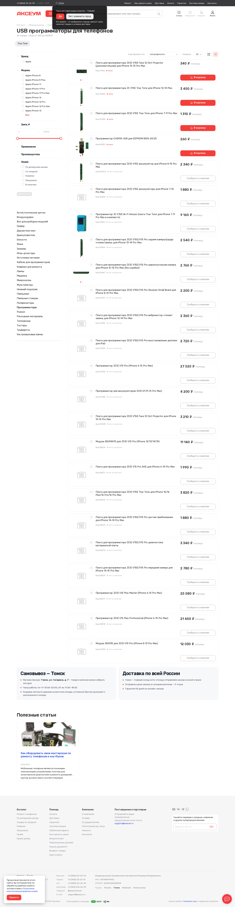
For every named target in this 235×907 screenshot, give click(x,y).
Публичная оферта (59, 830)
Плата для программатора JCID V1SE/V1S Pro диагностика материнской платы (129, 544)
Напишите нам (189, 901)
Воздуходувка (25, 217)
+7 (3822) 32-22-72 (76, 879)
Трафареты (23, 329)
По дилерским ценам (36, 167)
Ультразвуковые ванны (30, 334)
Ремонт (127, 3)
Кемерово (126, 888)
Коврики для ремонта (29, 266)
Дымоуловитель (26, 235)
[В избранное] (91, 62)
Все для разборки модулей (32, 221)
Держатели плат (26, 230)
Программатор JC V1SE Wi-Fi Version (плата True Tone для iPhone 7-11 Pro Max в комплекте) (135, 216)
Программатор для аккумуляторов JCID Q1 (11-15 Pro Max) (129, 391)
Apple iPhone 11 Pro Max (37, 93)
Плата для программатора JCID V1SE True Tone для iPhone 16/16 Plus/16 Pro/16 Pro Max (132, 493)
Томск (61, 3)
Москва (107, 888)
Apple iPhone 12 (33, 97)
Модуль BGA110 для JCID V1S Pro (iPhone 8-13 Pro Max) (127, 643)
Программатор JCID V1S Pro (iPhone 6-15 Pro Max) (124, 365)
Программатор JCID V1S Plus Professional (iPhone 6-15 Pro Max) (132, 618)
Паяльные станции (27, 298)
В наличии (30, 184)
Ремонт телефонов (26, 814)
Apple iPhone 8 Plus (35, 80)
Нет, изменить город (80, 16)
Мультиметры (25, 284)
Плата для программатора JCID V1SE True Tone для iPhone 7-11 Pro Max (136, 113)
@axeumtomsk (75, 891)
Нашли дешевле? (58, 846)
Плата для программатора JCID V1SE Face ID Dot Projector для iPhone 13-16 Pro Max (136, 418)
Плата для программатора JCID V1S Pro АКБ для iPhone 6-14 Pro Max (135, 466)
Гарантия (181, 3)
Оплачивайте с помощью (78, 901)
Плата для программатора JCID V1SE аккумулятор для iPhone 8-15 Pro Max (136, 165)
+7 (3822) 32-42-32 (77, 883)
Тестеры (22, 325)
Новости (86, 830)
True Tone (22, 43)
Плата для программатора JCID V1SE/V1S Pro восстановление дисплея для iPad (136, 342)
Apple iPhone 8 (33, 75)
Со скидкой (31, 171)
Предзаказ (31, 180)
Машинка (22, 275)
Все (27, 115)
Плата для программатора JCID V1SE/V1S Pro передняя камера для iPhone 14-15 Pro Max (134, 569)
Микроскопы (24, 280)
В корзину (200, 77)
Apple (28, 61)
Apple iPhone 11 (33, 84)
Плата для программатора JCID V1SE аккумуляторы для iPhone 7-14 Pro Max (135, 190)
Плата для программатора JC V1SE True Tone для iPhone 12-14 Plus (134, 88)
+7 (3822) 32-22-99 (26, 3)
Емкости (22, 239)
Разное (21, 311)
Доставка (159, 3)
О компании (88, 814)
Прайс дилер (23, 838)
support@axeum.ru (124, 823)
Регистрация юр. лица (93, 826)
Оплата (170, 3)
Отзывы (86, 818)
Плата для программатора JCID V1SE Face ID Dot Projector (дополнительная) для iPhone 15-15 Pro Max (129, 64)
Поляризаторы (25, 302)
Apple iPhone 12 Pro (35, 101)
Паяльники (23, 293)
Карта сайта (55, 855)
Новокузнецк (139, 888)
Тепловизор (24, 321)
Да (60, 16)
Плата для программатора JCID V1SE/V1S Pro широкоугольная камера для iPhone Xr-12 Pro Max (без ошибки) (136, 266)
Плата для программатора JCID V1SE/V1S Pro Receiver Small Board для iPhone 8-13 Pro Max (136, 291)
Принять (14, 897)
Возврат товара (57, 850)
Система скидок (196, 3)
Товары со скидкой (26, 822)
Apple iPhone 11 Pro (35, 88)
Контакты (212, 3)
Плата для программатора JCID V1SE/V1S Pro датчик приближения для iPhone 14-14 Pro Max (134, 519)
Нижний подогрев (27, 289)
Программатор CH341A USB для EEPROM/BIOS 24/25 (126, 138)
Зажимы (21, 248)
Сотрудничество (90, 822)
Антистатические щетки (31, 212)
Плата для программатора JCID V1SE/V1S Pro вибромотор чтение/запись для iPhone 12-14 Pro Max (134, 317)
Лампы (20, 271)
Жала (20, 244)
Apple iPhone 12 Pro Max (37, 106)
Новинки (29, 175)
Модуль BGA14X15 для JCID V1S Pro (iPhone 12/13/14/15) (128, 441)
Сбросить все (24, 194)
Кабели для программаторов (33, 262)
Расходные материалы (30, 316)
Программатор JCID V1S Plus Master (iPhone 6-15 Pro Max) (129, 592)
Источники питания (28, 257)
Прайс (20, 834)
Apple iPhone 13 (33, 110)
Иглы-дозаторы (26, 253)
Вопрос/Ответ (56, 838)
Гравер (21, 226)
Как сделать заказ (143, 3)
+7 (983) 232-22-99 (77, 887)
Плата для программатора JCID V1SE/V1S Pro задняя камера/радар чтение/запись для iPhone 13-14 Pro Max (134, 241)
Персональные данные (61, 842)
